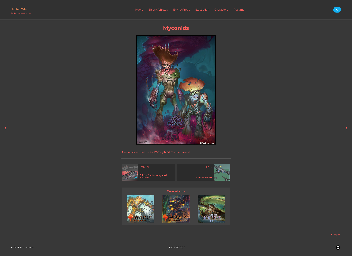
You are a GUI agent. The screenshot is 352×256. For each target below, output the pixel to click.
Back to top (177, 247)
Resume (239, 9)
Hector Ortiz (19, 9)
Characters (221, 9)
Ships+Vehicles (158, 9)
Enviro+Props (181, 9)
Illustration (202, 9)
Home (139, 9)
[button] (335, 234)
